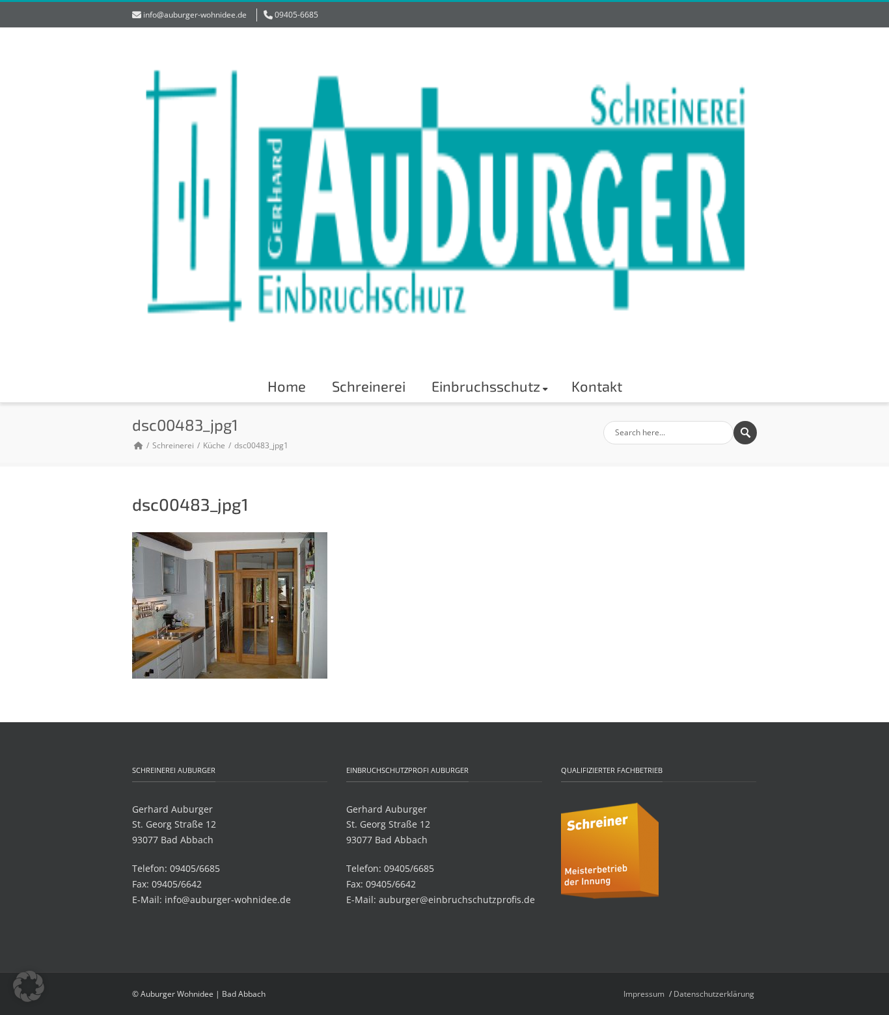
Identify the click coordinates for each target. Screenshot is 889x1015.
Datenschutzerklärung (714, 993)
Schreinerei (368, 385)
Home (286, 385)
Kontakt (596, 385)
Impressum (643, 993)
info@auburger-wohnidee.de (195, 14)
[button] (28, 986)
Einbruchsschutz (485, 385)
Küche (214, 445)
